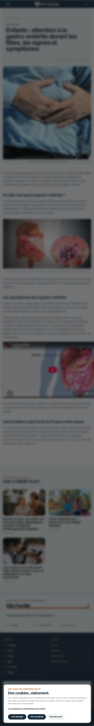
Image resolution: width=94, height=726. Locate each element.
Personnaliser (55, 717)
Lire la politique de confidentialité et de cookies (26, 709)
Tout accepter (36, 717)
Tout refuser (17, 717)
